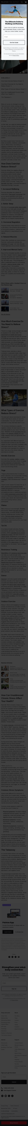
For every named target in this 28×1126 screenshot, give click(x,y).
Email (6, 37)
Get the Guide (14, 42)
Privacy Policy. (16, 55)
